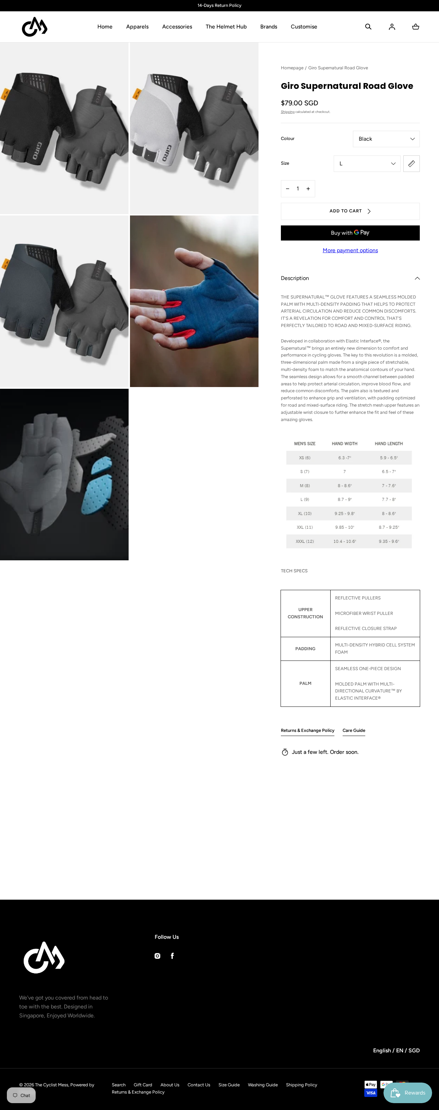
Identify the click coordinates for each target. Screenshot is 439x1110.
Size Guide (229, 1084)
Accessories (177, 26)
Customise (304, 26)
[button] (368, 27)
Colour (288, 138)
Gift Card (143, 1084)
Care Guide (354, 730)
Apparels (137, 26)
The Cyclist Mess (51, 1084)
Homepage (292, 67)
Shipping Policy (301, 1084)
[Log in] (392, 27)
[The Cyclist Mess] (34, 26)
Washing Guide (263, 1084)
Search (119, 1084)
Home (104, 26)
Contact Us (199, 1084)
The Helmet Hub (226, 26)
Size (285, 163)
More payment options (350, 250)
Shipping (288, 111)
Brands (268, 26)
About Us (170, 1084)
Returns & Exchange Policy (307, 730)
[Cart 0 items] (416, 27)
